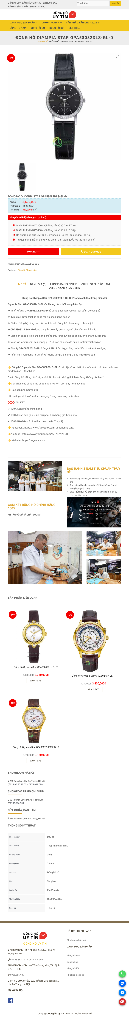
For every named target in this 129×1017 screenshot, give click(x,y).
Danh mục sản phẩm (22, 22)
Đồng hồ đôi (56, 28)
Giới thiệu (74, 28)
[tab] (22, 284)
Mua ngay (33, 251)
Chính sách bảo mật (77, 940)
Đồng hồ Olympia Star (27, 270)
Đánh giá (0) (38, 284)
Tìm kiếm (116, 3)
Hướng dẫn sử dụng (64, 284)
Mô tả (22, 284)
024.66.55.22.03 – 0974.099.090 (26, 784)
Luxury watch (50, 22)
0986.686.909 (17, 803)
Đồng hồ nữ (38, 28)
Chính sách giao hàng (64, 288)
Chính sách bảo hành (96, 284)
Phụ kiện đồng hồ (75, 975)
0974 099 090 (92, 251)
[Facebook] (10, 1002)
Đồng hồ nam (18, 28)
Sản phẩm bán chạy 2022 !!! (83, 22)
